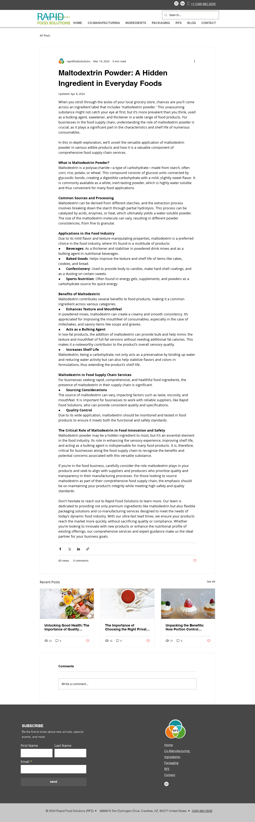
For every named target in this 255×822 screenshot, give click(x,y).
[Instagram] (176, 3)
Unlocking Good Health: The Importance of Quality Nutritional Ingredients (66, 627)
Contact (169, 775)
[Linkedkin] (182, 3)
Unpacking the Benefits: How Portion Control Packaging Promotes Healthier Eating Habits (185, 627)
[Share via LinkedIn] (78, 549)
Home (168, 745)
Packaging (171, 763)
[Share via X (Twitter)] (69, 549)
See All (211, 581)
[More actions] (194, 61)
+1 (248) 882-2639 (203, 4)
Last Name (63, 745)
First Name (29, 745)
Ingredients (172, 757)
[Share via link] (87, 549)
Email (25, 761)
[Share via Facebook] (60, 549)
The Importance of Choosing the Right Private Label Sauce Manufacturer (126, 627)
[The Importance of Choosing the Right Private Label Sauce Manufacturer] (128, 604)
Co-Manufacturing (177, 751)
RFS (166, 769)
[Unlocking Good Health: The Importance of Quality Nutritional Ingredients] (67, 604)
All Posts (45, 35)
